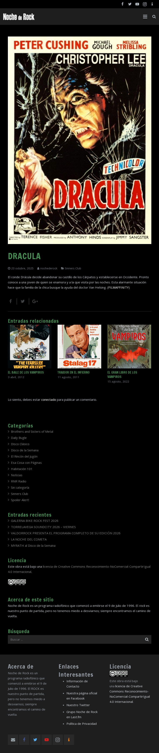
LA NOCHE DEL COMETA (29, 539)
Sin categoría (20, 487)
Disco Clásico (20, 444)
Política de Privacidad (81, 723)
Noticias (16, 475)
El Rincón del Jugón (24, 456)
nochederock (48, 268)
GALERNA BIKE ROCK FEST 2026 (34, 521)
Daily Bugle (19, 438)
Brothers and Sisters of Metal (32, 431)
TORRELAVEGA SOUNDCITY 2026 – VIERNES (43, 527)
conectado (48, 399)
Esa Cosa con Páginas (26, 462)
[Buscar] (154, 16)
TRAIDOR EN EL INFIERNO (74, 372)
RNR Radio (18, 481)
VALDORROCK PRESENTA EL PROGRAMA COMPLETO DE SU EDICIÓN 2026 (65, 533)
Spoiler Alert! (20, 500)
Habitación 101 (22, 469)
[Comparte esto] (12, 301)
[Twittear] (23, 301)
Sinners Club (73, 268)
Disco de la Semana (25, 450)
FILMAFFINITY (118, 287)
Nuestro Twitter (78, 705)
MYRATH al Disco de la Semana (33, 545)
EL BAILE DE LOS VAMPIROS (26, 372)
